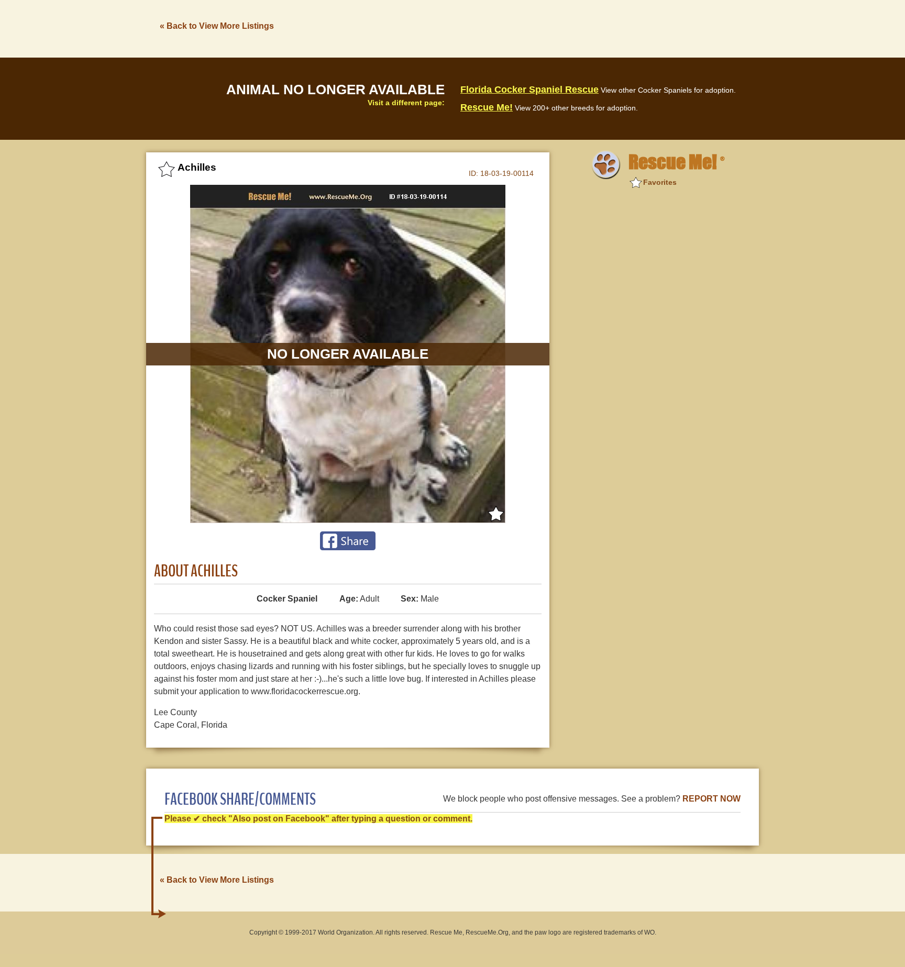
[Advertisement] (568, 27)
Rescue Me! (486, 107)
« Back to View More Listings (217, 25)
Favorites (660, 182)
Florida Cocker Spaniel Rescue (529, 89)
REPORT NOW (711, 798)
